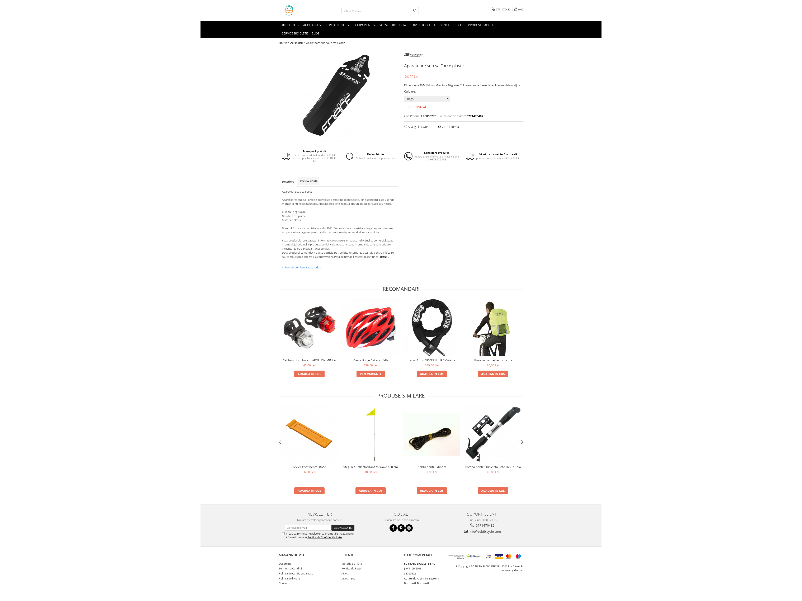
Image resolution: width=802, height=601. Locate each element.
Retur (383, 257)
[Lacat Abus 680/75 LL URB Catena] (431, 327)
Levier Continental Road (309, 467)
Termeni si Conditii (290, 568)
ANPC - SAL (348, 578)
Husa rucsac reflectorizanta (493, 360)
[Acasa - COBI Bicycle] (300, 10)
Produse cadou (480, 25)
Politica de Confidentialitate (324, 537)
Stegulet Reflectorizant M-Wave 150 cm (370, 467)
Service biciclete (423, 25)
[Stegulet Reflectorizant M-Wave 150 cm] (370, 434)
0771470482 (485, 525)
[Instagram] (409, 528)
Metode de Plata (351, 563)
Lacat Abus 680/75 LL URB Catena (432, 360)
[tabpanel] (338, 96)
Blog (460, 25)
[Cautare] (415, 10)
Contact (446, 25)
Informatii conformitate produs (301, 267)
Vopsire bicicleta (392, 25)
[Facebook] (393, 528)
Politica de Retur (351, 568)
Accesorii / (298, 43)
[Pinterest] (401, 528)
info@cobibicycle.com (485, 531)
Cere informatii (451, 127)
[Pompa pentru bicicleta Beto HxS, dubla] (493, 434)
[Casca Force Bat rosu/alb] (370, 327)
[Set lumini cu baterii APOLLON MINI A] (309, 327)
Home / (284, 43)
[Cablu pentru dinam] (431, 434)
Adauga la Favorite (419, 127)
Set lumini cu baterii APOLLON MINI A (309, 360)
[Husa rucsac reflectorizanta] (493, 327)
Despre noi (285, 563)
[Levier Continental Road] (309, 434)
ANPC (345, 573)
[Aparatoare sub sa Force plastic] (338, 96)
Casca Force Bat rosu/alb (370, 360)
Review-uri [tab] (308, 181)
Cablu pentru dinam (432, 467)
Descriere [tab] (288, 181)
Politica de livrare (289, 578)
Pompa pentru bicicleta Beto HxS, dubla (493, 467)
